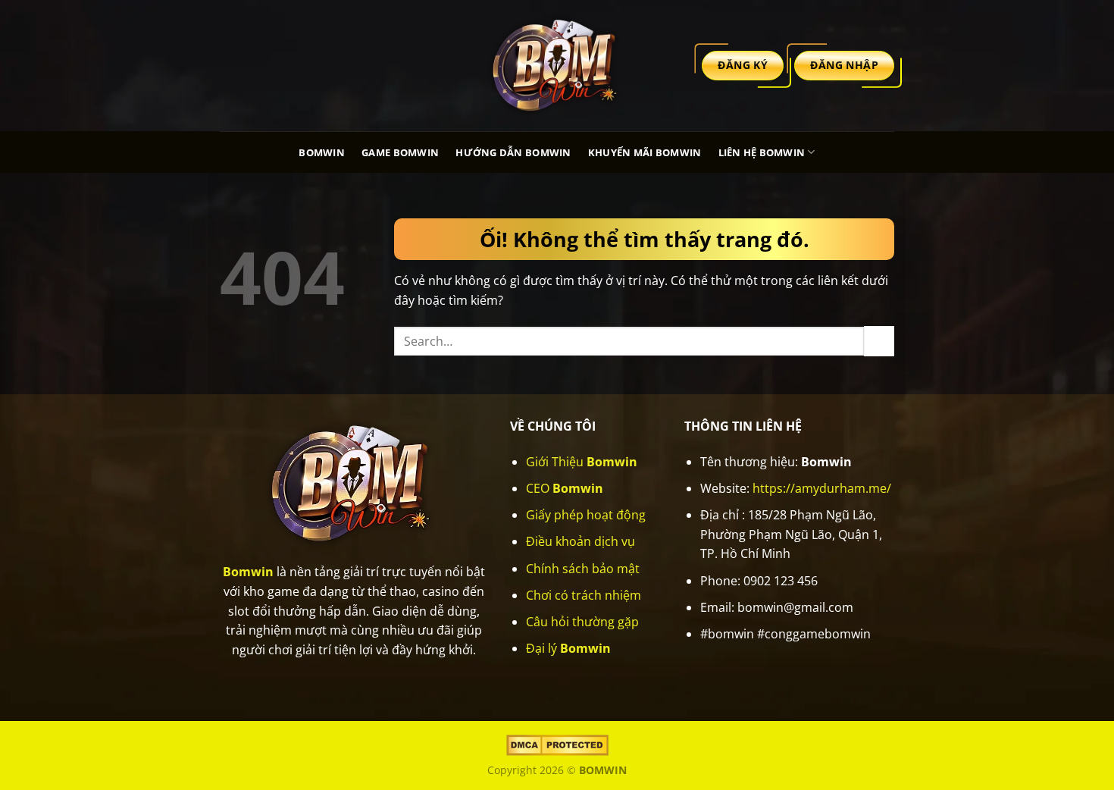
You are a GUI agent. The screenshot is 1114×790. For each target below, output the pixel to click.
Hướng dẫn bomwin (513, 152)
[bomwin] (557, 65)
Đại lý (568, 648)
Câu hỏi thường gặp (582, 621)
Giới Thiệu (581, 461)
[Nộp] (879, 341)
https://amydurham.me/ (822, 488)
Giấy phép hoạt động (586, 514)
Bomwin (322, 152)
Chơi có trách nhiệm (583, 595)
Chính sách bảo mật (583, 568)
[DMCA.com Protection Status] (557, 744)
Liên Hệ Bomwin (762, 152)
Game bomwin (400, 152)
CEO (564, 488)
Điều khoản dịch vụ (580, 541)
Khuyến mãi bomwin (644, 152)
